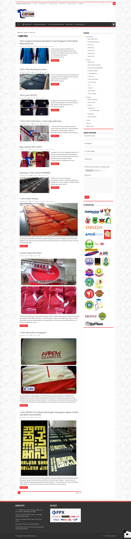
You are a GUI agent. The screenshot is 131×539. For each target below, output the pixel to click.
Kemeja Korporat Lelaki (94, 65)
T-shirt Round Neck (93, 79)
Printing (88, 97)
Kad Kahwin (91, 114)
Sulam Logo (91, 50)
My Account (69, 24)
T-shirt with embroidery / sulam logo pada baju (40, 121)
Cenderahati (91, 108)
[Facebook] (102, 4)
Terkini (88, 120)
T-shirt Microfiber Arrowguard (33, 332)
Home (20, 32)
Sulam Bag (91, 47)
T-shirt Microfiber (92, 70)
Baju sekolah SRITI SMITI (31, 147)
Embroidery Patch (92, 39)
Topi (89, 85)
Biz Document (91, 102)
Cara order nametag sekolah (56, 24)
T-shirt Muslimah (34, 46)
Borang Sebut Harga (39, 24)
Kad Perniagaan (92, 116)
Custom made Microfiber (31, 253)
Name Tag (90, 44)
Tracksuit (90, 88)
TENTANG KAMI (53, 3)
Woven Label (89, 126)
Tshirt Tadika (91, 91)
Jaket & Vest (91, 62)
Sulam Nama (91, 53)
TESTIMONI (62, 3)
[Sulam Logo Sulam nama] (26, 13)
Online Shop (27, 24)
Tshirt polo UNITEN (28, 95)
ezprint (114, 536)
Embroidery (89, 36)
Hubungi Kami (80, 24)
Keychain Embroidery (93, 42)
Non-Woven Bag (94, 110)
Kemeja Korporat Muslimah (95, 68)
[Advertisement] (99, 12)
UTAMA (35, 3)
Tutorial (88, 123)
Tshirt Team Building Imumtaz (33, 69)
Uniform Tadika (92, 93)
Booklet (90, 105)
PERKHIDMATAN (43, 3)
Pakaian (25, 32)
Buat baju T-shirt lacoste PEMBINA (35, 173)
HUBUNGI (80, 3)
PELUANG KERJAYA (71, 3)
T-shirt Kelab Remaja (29, 198)
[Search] (114, 3)
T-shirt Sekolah (92, 82)
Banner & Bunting (92, 99)
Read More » (55, 60)
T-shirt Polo (41, 46)
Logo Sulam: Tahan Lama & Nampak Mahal (27, 524)
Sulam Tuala (91, 56)
